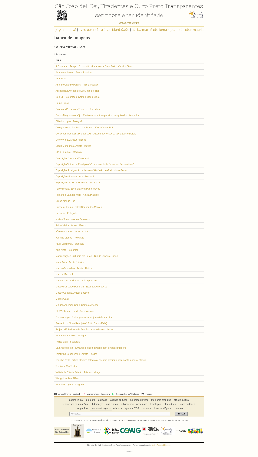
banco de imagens (100, 408)
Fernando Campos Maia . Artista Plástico (77, 195)
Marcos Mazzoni (64, 274)
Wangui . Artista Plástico (68, 378)
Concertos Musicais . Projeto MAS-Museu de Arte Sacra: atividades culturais (96, 133)
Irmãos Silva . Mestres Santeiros (73, 219)
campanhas (82, 408)
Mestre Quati (62, 299)
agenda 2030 (132, 408)
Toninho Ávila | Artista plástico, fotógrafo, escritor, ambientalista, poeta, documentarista (101, 360)
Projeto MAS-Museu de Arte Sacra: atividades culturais (84, 329)
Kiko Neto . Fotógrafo (67, 250)
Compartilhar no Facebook (69, 394)
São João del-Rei (76, 6)
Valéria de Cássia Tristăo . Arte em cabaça (78, 372)
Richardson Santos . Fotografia (72, 335)
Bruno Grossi (62, 103)
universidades (187, 404)
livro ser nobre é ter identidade (104, 29)
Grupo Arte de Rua (65, 201)
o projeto (90, 400)
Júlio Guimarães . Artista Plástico (73, 231)
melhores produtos (161, 400)
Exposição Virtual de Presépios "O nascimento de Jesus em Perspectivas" (95, 164)
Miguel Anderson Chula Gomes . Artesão (77, 305)
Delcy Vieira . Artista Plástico (71, 140)
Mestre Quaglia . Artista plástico (72, 292)
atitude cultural (181, 400)
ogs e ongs (112, 404)
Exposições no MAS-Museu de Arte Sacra (78, 182)
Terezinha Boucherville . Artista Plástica (76, 354)
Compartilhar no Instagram (98, 394)
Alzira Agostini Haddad (161, 445)
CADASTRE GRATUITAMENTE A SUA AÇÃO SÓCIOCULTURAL (164, 420)
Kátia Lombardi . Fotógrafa (70, 244)
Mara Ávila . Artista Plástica (70, 262)
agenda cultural (118, 400)
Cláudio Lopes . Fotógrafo (69, 121)
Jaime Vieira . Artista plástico (71, 225)
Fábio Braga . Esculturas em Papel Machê (78, 188)
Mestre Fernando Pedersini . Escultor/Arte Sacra (81, 286)
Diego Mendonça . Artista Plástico (73, 146)
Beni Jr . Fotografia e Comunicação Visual (78, 97)
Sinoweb (129, 452)
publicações (127, 404)
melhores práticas (139, 400)
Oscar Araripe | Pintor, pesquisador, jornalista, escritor (84, 317)
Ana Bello (61, 78)
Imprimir (148, 394)
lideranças (97, 404)
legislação (155, 404)
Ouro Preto (148, 6)
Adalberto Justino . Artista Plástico (74, 72)
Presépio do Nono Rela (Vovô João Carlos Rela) (81, 323)
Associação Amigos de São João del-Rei (77, 91)
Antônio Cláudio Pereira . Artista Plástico (77, 84)
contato (179, 408)
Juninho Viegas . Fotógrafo (70, 237)
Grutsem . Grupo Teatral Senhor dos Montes (79, 207)
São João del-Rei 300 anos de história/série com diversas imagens (91, 348)
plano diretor (170, 404)
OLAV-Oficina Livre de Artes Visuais (74, 311)
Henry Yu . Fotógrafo (66, 213)
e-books (117, 408)
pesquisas (141, 404)
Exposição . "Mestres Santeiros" (72, 158)
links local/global (163, 408)
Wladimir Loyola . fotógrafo (70, 384)
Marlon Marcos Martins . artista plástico (76, 280)
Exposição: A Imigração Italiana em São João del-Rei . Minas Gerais (92, 170)
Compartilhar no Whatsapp (127, 394)
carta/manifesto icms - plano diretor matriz (168, 29)
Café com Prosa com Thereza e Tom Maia (78, 109)
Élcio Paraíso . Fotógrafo (69, 152)
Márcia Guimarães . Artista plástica (74, 268)
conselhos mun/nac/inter (76, 404)
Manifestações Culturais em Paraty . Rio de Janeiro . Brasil (87, 256)
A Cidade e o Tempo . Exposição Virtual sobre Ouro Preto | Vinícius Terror (94, 66)
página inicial (65, 29)
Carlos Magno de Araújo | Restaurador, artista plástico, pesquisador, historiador (97, 115)
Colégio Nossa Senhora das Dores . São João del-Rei (84, 127)
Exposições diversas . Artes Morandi (75, 176)
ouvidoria (147, 408)
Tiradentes (114, 6)
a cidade (102, 400)
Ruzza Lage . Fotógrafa (68, 341)
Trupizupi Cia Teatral (66, 366)
